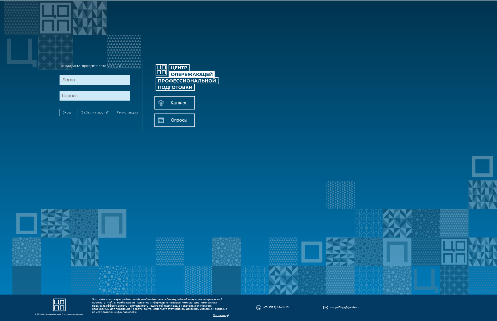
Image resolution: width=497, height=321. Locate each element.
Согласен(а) (221, 315)
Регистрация (127, 112)
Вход (66, 112)
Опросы (179, 120)
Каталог (179, 103)
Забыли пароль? (94, 112)
